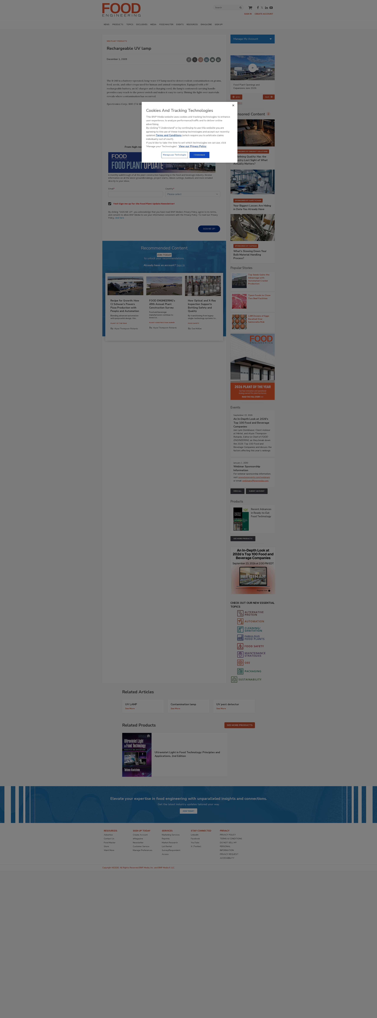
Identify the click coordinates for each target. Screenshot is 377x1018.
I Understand (199, 155)
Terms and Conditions (169, 135)
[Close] (233, 105)
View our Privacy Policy (192, 146)
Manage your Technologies (174, 155)
